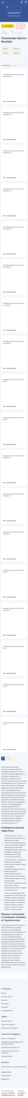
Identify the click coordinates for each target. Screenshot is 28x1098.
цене (15, 65)
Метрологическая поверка (9, 1028)
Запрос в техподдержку (8, 1038)
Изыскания (4, 1007)
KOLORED (21, 1095)
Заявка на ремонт (6, 1021)
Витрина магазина (7, 1010)
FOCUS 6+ (17, 49)
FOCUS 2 (5, 49)
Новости (4, 993)
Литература (5, 1003)
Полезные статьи (6, 996)
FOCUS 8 (5, 53)
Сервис (4, 1017)
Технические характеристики (10, 1047)
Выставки (4, 1000)
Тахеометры (5, 33)
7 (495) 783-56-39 (14, 16)
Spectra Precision (17, 33)
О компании (6, 989)
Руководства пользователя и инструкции (10, 1052)
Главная (3, 31)
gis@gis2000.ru (5, 1079)
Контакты (5, 1062)
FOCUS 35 (17, 53)
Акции (20, 26)
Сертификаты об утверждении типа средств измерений (12, 1043)
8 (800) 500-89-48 (14, 13)
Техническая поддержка (10, 1034)
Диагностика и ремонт (8, 1024)
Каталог (8, 26)
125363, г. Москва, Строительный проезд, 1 (14, 1068)
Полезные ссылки (6, 1056)
